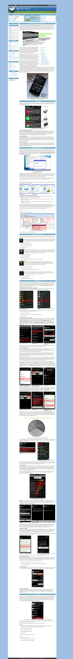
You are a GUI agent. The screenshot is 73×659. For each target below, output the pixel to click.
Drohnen (10, 33)
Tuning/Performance (28, 11)
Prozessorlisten (12, 73)
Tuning (14, 74)
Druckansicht (11, 5)
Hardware (23, 11)
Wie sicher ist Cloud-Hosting (14, 45)
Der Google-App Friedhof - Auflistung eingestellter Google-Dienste (14, 54)
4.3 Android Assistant (44, 56)
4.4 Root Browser (43, 57)
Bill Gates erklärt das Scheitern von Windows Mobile (14, 52)
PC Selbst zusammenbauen (14, 66)
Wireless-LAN (10, 36)
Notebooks (10, 34)
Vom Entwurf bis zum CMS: (14, 46)
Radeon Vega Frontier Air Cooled (13, 20)
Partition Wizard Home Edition (26, 210)
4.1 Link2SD (42, 55)
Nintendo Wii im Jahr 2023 (14, 48)
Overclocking (16, 74)
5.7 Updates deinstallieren (44, 63)
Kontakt (17, 5)
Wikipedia (47, 529)
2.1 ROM (42, 50)
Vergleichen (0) (49, 11)
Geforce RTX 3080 (12, 17)
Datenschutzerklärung (34, 658)
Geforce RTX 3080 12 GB (13, 16)
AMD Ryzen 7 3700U (43, 18)
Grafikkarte (10, 28)
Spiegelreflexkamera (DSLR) (12, 32)
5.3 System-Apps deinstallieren (45, 60)
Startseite (18, 11)
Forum (45, 11)
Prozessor (10, 27)
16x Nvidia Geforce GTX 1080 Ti (14, 56)
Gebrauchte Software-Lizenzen (14, 47)
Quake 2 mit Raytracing (13, 59)
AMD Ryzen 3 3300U (43, 16)
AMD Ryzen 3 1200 (43, 19)
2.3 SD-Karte (42, 52)
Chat (13, 76)
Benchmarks (14, 75)
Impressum (35, 5)
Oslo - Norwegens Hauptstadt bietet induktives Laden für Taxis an (14, 58)
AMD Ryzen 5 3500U (43, 17)
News (17, 75)
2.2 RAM (42, 51)
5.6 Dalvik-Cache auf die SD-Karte (45, 62)
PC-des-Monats (11, 35)
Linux (33, 11)
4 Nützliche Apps (42, 54)
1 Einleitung (42, 49)
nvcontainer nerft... (13, 68)
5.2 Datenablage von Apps (44, 59)
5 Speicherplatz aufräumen (44, 58)
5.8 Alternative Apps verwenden (45, 64)
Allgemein (10, 26)
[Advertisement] (32, 2)
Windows (37, 11)
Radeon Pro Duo (12, 18)
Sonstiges (41, 11)
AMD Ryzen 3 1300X (43, 20)
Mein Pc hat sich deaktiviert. (14, 67)
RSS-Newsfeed (23, 5)
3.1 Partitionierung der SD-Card (45, 53)
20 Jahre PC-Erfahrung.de (14, 65)
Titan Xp (11, 19)
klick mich (32, 242)
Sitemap (30, 5)
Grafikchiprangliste (13, 72)
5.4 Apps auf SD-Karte (44, 61)
